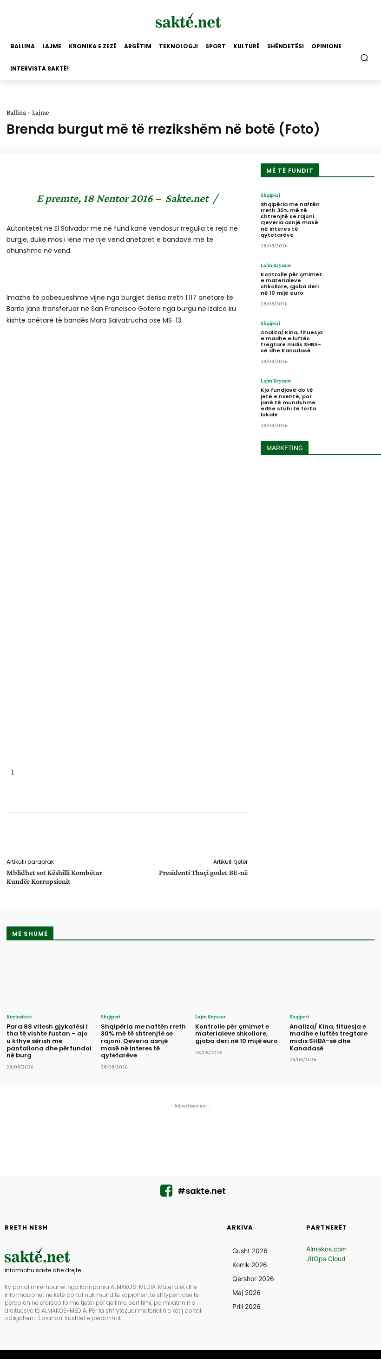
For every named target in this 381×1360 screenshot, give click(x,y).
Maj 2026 (246, 1292)
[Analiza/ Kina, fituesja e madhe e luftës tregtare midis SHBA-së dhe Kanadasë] (351, 339)
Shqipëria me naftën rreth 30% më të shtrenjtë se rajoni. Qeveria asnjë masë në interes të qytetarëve (290, 220)
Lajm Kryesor (276, 265)
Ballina (16, 112)
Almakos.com (326, 1249)
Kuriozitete (19, 1016)
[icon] (166, 1193)
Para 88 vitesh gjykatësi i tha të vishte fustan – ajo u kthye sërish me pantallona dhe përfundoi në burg (49, 1041)
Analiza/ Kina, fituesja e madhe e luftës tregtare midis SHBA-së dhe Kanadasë (291, 342)
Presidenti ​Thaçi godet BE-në (203, 872)
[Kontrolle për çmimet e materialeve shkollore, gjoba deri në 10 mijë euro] (351, 281)
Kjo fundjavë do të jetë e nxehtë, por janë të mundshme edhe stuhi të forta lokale (288, 402)
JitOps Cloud (326, 1259)
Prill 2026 (246, 1306)
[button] (364, 58)
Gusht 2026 (250, 1251)
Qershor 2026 (253, 1278)
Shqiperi (270, 195)
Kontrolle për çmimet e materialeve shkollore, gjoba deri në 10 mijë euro (291, 284)
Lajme (40, 112)
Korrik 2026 (249, 1265)
